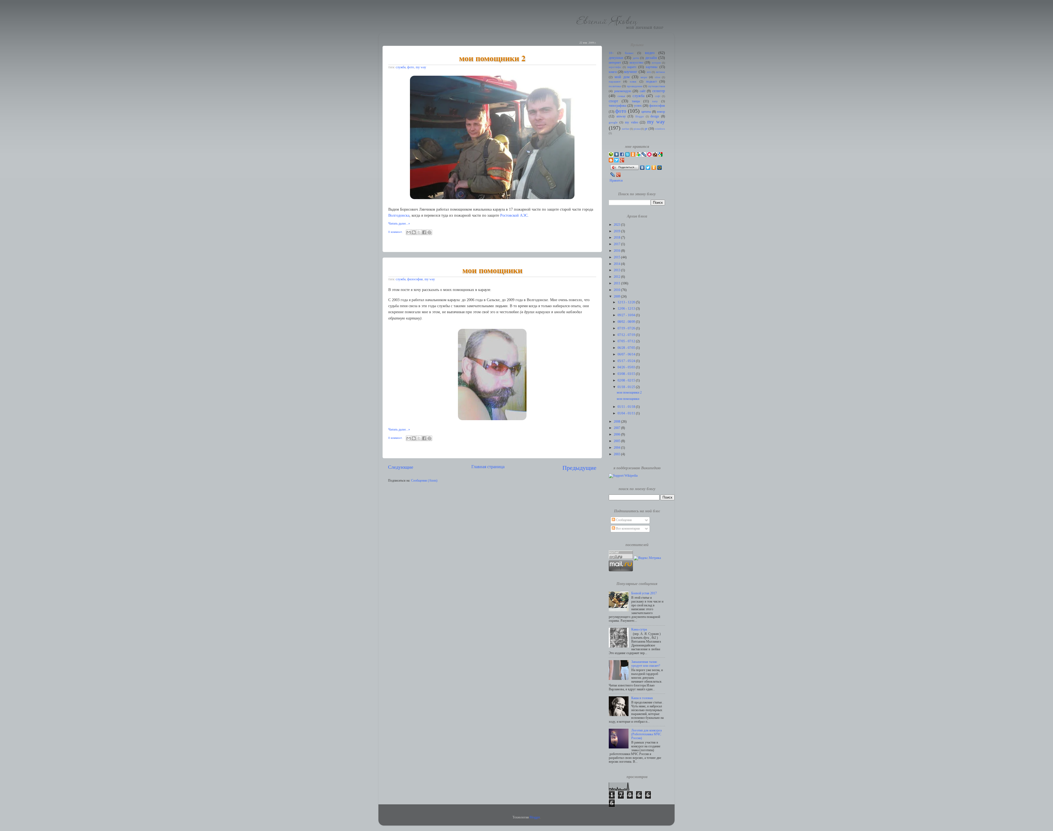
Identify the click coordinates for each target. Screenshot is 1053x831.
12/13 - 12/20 (627, 302)
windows (660, 129)
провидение (634, 86)
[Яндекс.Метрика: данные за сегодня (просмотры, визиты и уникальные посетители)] (647, 558)
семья (621, 96)
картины (651, 67)
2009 (617, 296)
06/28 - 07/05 (627, 348)
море (644, 77)
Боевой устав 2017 (644, 593)
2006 (617, 434)
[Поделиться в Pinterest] (429, 232)
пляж (633, 81)
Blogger (639, 116)
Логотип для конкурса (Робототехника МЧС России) (646, 734)
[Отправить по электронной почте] (408, 232)
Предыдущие (579, 467)
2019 (617, 231)
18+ (611, 53)
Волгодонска (398, 215)
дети (636, 58)
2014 (617, 264)
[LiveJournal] (613, 174)
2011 (617, 283)
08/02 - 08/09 (627, 322)
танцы (636, 101)
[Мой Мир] (660, 167)
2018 (617, 237)
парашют (615, 81)
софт (657, 96)
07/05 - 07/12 (627, 341)
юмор (661, 112)
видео (650, 52)
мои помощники (492, 270)
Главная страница (488, 466)
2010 (617, 290)
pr (646, 129)
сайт (643, 91)
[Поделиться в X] (419, 232)
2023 (617, 225)
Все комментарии (627, 528)
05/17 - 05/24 (627, 361)
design (654, 116)
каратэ (631, 67)
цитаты (646, 112)
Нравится (616, 180)
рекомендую (622, 91)
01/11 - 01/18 (627, 407)
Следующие (400, 467)
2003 (617, 454)
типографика (617, 106)
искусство (636, 62)
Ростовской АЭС (514, 215)
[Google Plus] (618, 174)
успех (638, 106)
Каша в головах (642, 698)
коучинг (630, 71)
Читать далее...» (399, 223)
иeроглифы (615, 67)
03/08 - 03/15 (627, 374)
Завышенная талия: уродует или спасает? (645, 664)
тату (655, 101)
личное (660, 72)
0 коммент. (395, 231)
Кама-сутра (639, 629)
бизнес (629, 53)
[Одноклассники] (654, 167)
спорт (613, 101)
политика (615, 86)
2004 (617, 448)
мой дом (622, 77)
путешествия (656, 86)
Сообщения (623, 520)
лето (649, 72)
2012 (617, 277)
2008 (617, 421)
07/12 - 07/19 (627, 335)
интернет (615, 62)
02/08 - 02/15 (627, 380)
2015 (617, 257)
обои (657, 77)
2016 (617, 251)
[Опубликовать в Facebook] (424, 232)
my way (421, 67)
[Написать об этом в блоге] (414, 232)
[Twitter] (648, 167)
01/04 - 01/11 (627, 413)
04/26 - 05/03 (627, 367)
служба (401, 67)
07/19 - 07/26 (627, 328)
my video (631, 122)
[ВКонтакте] (642, 167)
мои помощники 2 (492, 58)
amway (621, 116)
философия (415, 279)
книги (613, 72)
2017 (617, 244)
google (613, 122)
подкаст (651, 81)
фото (410, 67)
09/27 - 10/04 (627, 315)
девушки (616, 57)
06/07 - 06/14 (627, 354)
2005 (617, 441)
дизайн (651, 57)
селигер (658, 91)
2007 (617, 428)
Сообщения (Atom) (424, 480)
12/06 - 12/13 (627, 308)
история (656, 62)
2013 (617, 270)
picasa (637, 129)
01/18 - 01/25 (627, 387)
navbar (625, 129)
